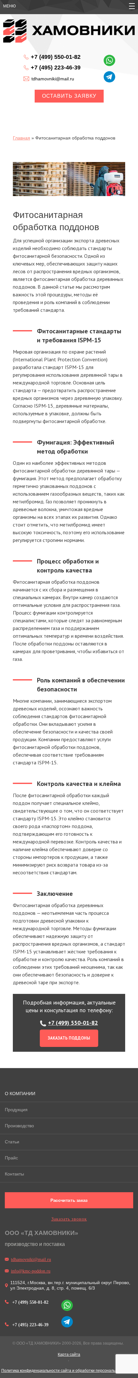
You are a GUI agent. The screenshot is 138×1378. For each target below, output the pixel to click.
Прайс (11, 1157)
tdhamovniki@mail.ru (52, 78)
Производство (19, 1125)
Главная (21, 137)
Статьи (12, 1141)
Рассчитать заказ (69, 1200)
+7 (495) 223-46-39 (56, 67)
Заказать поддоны (69, 1038)
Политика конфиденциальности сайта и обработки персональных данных (69, 1370)
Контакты (14, 1173)
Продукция (16, 1109)
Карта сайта (69, 1354)
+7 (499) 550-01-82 (56, 57)
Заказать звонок (69, 1219)
